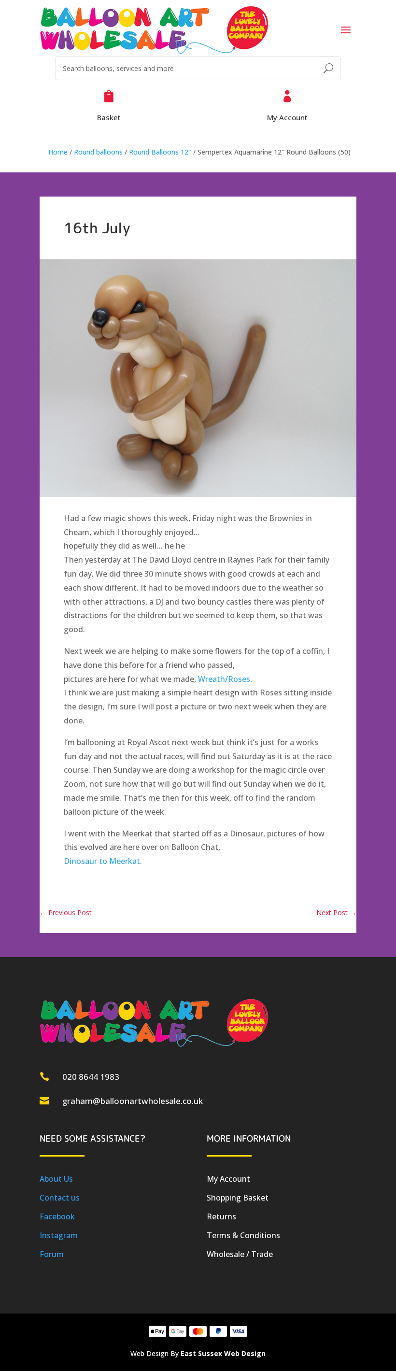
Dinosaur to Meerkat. (103, 861)
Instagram (59, 1235)
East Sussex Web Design (223, 1353)
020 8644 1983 (90, 1076)
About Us (56, 1178)
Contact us (60, 1197)
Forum (52, 1254)
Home (58, 151)
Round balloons (98, 151)
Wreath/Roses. (225, 679)
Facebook (57, 1216)
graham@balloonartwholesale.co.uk (132, 1100)
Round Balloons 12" (160, 151)
